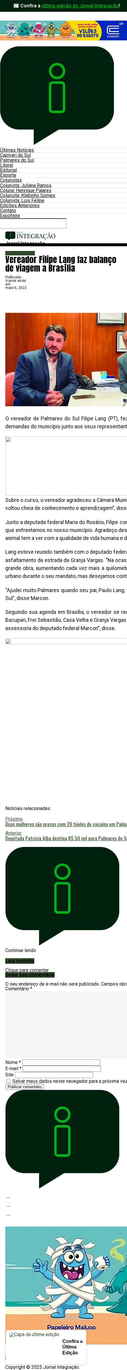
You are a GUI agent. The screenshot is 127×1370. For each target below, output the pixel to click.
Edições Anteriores (20, 205)
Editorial (8, 170)
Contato (8, 210)
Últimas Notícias (17, 150)
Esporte (8, 175)
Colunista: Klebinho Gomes (27, 195)
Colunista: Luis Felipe (22, 200)
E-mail (13, 1068)
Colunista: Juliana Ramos (25, 185)
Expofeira (10, 215)
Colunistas (11, 180)
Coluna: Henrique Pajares (25, 190)
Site (9, 1075)
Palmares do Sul (17, 160)
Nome (13, 1062)
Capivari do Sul (15, 155)
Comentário (18, 988)
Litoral (6, 165)
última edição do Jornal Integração (80, 6)
